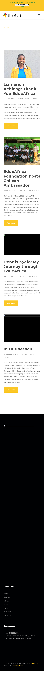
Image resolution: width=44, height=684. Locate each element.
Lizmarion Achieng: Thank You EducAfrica (20, 89)
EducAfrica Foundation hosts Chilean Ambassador (22, 178)
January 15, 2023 (10, 276)
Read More (11, 126)
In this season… (19, 349)
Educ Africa (25, 99)
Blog (35, 99)
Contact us (7, 615)
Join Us (6, 601)
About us (7, 597)
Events (6, 608)
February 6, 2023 (10, 190)
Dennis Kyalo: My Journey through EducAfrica (21, 266)
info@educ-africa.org (16, 2)
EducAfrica (29, 354)
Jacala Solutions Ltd (18, 666)
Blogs (6, 604)
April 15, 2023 (9, 99)
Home (6, 593)
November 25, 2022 (11, 354)
